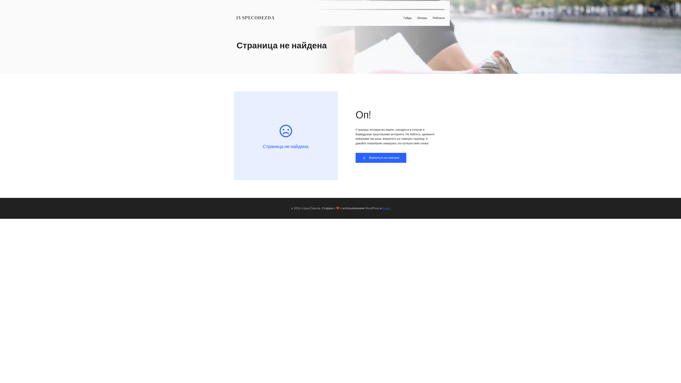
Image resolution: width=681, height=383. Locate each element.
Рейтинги (439, 18)
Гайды (407, 18)
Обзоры (422, 18)
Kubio (386, 208)
